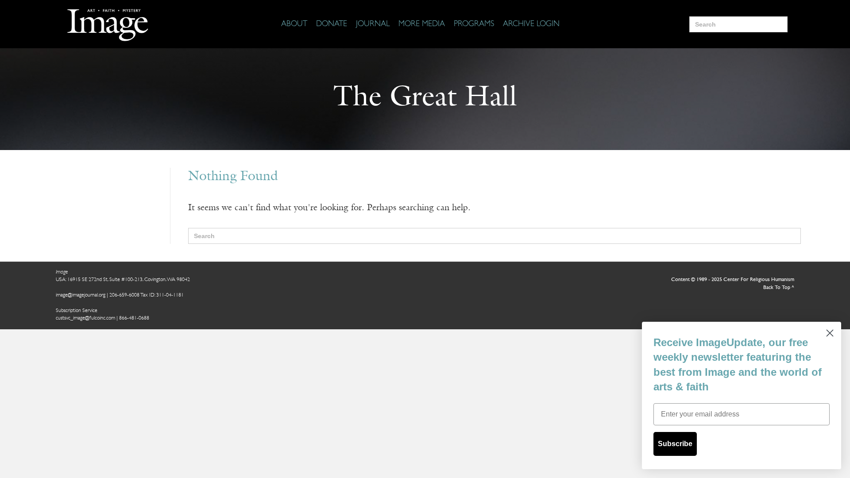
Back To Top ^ (778, 287)
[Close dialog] (830, 333)
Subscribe (675, 443)
